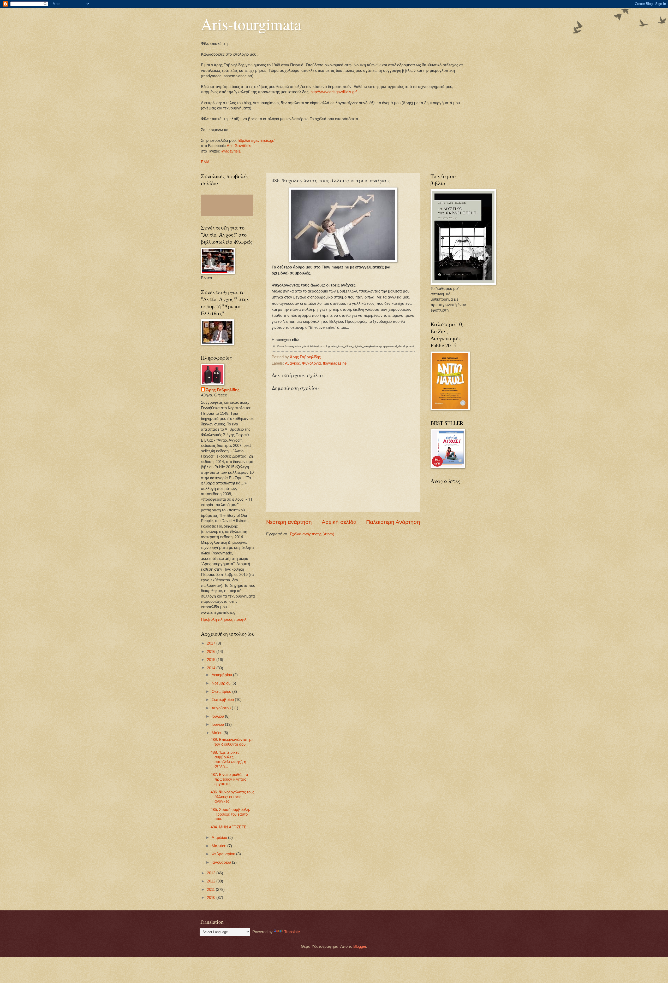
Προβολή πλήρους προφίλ (224, 619)
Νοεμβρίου (221, 683)
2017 (211, 643)
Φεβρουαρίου (224, 854)
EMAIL (207, 162)
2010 (211, 898)
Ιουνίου (218, 724)
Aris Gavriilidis (239, 146)
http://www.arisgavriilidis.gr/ (333, 92)
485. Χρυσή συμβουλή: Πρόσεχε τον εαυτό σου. (230, 814)
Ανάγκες (292, 363)
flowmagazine (335, 363)
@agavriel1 (231, 151)
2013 (211, 873)
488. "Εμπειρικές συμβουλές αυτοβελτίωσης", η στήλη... (228, 759)
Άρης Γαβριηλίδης (223, 390)
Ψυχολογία (311, 363)
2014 (211, 668)
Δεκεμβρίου (222, 675)
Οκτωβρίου (222, 691)
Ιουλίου (218, 716)
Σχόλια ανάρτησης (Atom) (312, 534)
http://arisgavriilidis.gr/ (256, 140)
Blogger (359, 946)
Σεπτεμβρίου (223, 700)
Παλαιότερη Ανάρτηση (393, 522)
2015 (211, 660)
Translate (292, 932)
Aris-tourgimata (251, 24)
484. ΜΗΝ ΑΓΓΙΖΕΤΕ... (230, 827)
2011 (211, 889)
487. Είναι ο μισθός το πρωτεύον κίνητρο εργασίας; (229, 779)
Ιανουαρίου (222, 862)
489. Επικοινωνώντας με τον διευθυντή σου (232, 742)
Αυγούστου (222, 708)
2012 (211, 881)
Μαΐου (217, 733)
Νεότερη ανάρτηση (289, 522)
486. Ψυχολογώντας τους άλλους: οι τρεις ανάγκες (232, 796)
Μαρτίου (219, 846)
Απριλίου (220, 837)
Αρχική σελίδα (339, 522)
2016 (211, 652)
